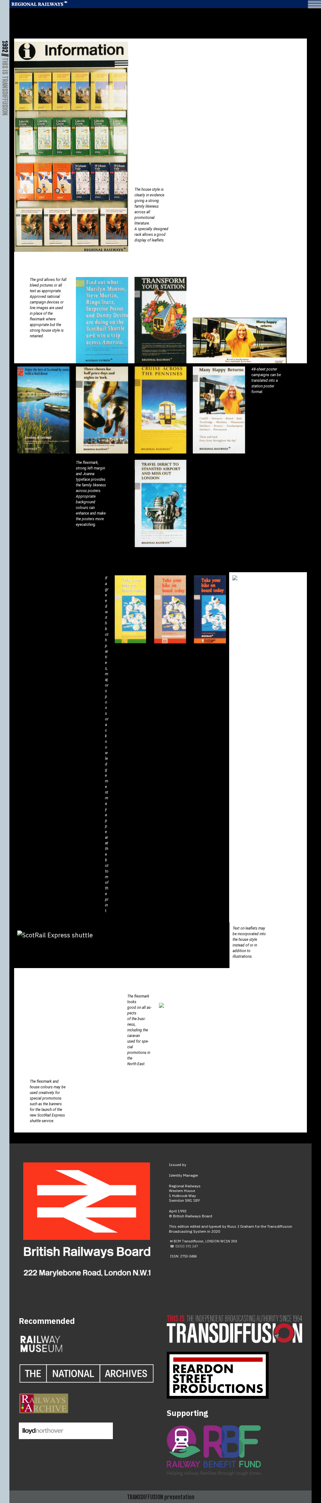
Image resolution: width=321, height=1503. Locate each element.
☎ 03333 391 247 (184, 1246)
